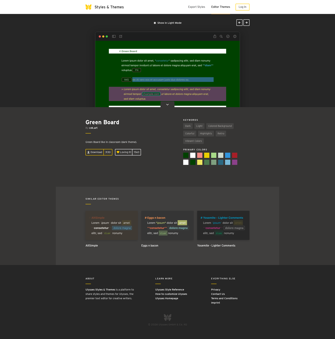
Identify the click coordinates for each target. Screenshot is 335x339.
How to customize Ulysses (171, 294)
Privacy (215, 289)
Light (199, 126)
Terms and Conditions (224, 298)
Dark (188, 126)
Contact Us (218, 294)
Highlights (206, 133)
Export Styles (196, 7)
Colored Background (220, 126)
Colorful (189, 133)
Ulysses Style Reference (169, 289)
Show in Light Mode (169, 22)
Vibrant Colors (193, 141)
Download (96, 152)
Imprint (215, 302)
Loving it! (125, 152)
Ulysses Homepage (166, 298)
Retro (221, 133)
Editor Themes (220, 7)
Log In (242, 7)
